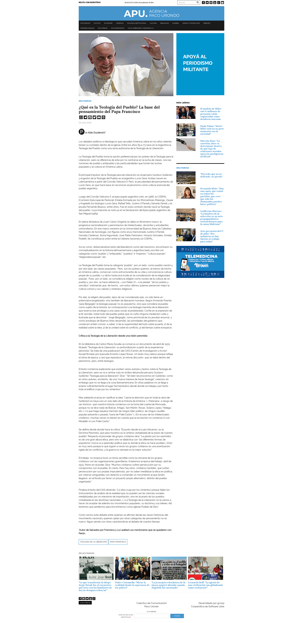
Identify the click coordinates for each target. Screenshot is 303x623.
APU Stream (102, 28)
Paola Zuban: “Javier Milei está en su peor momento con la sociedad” (212, 130)
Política (97, 23)
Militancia (85, 101)
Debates (206, 23)
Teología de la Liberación (93, 542)
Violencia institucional (136, 23)
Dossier (175, 23)
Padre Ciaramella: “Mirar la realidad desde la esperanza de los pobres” (132, 585)
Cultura (153, 23)
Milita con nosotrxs (89, 2)
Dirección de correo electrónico (126, 616)
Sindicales (164, 23)
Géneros (119, 23)
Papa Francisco (118, 542)
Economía (108, 23)
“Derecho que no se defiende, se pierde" (211, 175)
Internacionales (87, 28)
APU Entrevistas (117, 28)
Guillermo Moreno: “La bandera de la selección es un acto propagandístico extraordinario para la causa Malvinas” (211, 218)
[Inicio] (151, 13)
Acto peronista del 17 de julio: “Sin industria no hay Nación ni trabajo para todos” (211, 236)
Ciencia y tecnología (191, 23)
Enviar (177, 616)
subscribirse (85, 603)
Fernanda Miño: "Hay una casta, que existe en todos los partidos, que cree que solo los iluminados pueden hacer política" (212, 196)
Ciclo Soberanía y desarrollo (141, 28)
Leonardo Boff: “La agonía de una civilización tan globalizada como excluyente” (205, 585)
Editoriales (85, 23)
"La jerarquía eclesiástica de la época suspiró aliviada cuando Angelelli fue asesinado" (168, 585)
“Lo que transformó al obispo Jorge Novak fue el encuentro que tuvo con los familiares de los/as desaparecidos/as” (95, 586)
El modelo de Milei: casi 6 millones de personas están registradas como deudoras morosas (211, 114)
